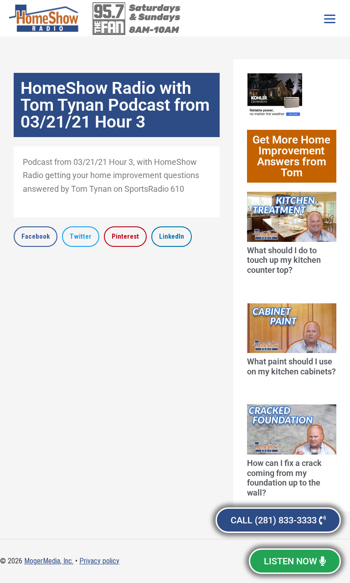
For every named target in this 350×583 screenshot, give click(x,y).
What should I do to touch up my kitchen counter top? (284, 260)
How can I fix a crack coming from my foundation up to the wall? (284, 477)
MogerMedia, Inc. (48, 561)
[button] (35, 236)
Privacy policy (99, 561)
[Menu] (329, 18)
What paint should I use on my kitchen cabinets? (291, 366)
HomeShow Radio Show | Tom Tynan (45, 18)
